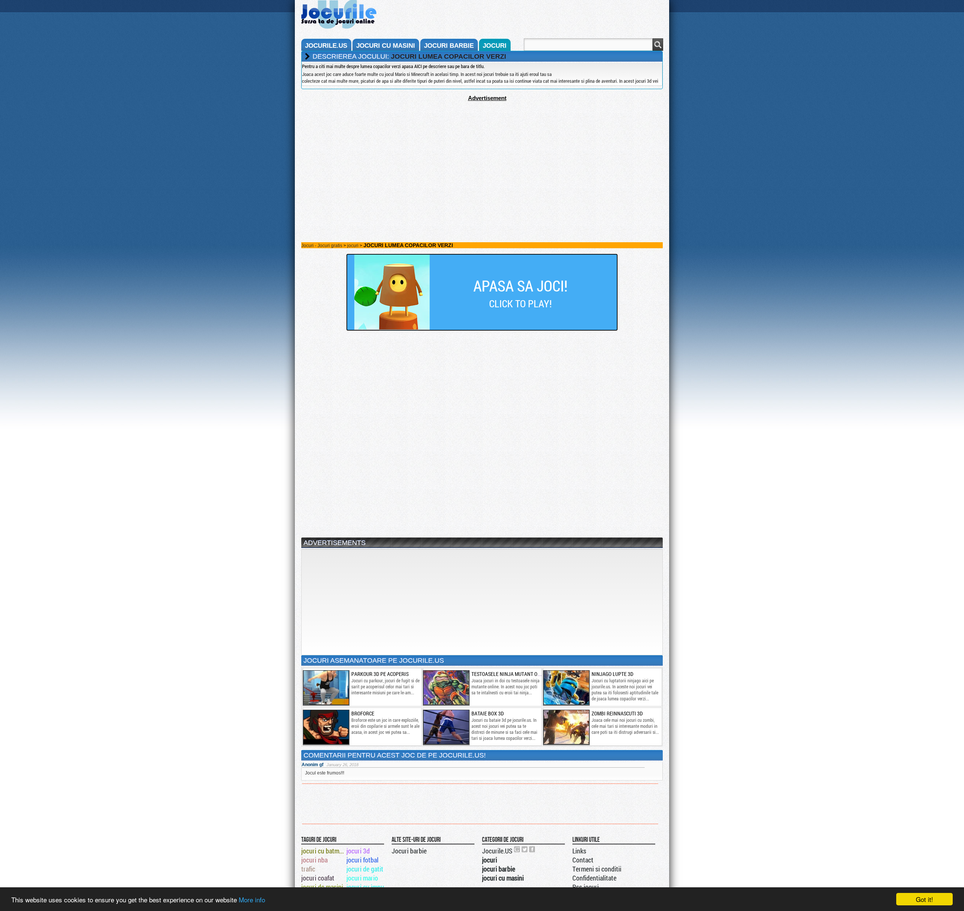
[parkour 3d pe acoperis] (325, 687)
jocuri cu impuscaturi (368, 886)
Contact (582, 859)
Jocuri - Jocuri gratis (321, 245)
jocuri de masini (322, 886)
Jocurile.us (326, 45)
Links (579, 850)
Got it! (924, 899)
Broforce (362, 713)
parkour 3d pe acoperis (380, 673)
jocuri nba (314, 859)
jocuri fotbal (362, 859)
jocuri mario (362, 877)
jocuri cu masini (385, 45)
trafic (308, 868)
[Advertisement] (482, 153)
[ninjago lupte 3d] (566, 687)
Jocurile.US (497, 850)
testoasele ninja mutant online (511, 673)
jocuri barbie (449, 45)
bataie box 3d (487, 713)
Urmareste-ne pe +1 (517, 849)
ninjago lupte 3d (612, 673)
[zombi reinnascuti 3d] (566, 727)
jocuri (494, 45)
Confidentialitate (594, 877)
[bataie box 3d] (445, 727)
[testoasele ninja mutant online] (445, 687)
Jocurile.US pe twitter (525, 849)
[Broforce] (325, 727)
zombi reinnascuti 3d (617, 713)
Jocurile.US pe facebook (532, 849)
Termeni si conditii (596, 868)
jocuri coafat (317, 877)
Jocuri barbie (409, 850)
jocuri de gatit (364, 868)
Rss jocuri (585, 886)
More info (252, 899)
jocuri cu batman (323, 850)
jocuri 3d (358, 850)
